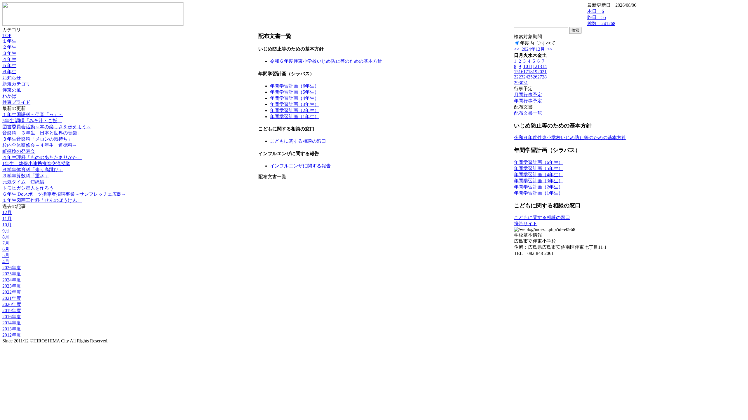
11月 (7, 218)
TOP (6, 35)
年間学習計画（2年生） (294, 110)
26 (535, 76)
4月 (5, 261)
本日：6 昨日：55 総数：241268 (601, 17)
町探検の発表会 (18, 151)
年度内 (527, 43)
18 (530, 71)
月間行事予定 (528, 94)
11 (530, 66)
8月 (5, 237)
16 (521, 71)
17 (525, 71)
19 (535, 71)
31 (525, 82)
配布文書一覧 (528, 113)
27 (539, 76)
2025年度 (11, 273)
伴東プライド (16, 102)
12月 (7, 212)
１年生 (9, 40)
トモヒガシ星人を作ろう (28, 188)
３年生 (9, 53)
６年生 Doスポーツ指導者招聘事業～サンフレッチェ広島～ (64, 194)
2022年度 (11, 292)
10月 (7, 224)
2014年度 (11, 322)
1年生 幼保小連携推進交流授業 (36, 163)
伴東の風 (11, 90)
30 (521, 82)
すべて (548, 43)
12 (535, 66)
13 (539, 66)
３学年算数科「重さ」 (25, 175)
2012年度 (11, 334)
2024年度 (11, 279)
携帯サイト (525, 223)
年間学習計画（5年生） (294, 92)
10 (525, 66)
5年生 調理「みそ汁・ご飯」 (32, 120)
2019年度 (11, 310)
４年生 (9, 59)
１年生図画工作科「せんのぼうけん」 (42, 200)
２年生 (9, 47)
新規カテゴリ (16, 83)
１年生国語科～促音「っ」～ (32, 114)
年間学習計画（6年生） (294, 85)
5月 (5, 255)
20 (539, 71)
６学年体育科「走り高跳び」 (32, 169)
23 (521, 76)
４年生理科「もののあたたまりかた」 (42, 157)
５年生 (9, 65)
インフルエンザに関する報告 (300, 165)
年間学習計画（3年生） (294, 104)
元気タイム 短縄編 (23, 181)
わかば (9, 96)
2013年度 (11, 328)
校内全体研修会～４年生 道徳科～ (39, 145)
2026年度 (11, 267)
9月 (5, 230)
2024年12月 (533, 49)
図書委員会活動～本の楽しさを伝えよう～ (46, 126)
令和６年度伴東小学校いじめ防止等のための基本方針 (326, 61)
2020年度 (11, 304)
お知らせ (11, 77)
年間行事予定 (528, 100)
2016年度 (11, 316)
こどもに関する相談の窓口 (298, 141)
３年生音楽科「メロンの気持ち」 (37, 138)
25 (530, 76)
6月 (5, 249)
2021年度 (11, 298)
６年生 (9, 71)
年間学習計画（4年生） (294, 98)
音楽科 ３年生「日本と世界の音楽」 (42, 132)
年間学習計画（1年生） (294, 116)
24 (525, 76)
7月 (5, 243)
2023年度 (11, 286)
